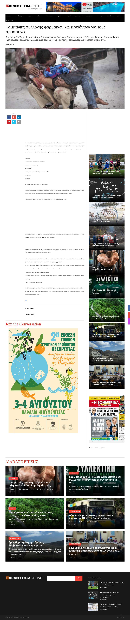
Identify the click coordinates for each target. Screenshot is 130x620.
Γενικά (69, 16)
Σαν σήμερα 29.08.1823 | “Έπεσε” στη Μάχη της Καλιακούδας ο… (105, 220)
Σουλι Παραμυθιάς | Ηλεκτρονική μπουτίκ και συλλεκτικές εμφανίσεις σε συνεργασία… (106, 292)
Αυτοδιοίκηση (19, 16)
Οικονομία (100, 16)
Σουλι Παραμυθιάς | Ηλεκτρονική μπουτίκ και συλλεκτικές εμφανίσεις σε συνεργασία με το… (95, 480)
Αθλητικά (39, 16)
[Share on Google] (14, 117)
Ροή (119, 16)
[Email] (19, 122)
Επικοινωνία (9, 20)
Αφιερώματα (78, 16)
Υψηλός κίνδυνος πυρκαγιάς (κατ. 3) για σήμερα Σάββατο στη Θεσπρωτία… (106, 244)
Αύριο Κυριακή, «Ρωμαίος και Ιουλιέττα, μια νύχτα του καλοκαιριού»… (109, 595)
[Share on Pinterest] (9, 122)
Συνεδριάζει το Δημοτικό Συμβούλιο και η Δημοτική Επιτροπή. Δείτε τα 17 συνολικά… (94, 549)
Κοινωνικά (30, 314)
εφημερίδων (102, 447)
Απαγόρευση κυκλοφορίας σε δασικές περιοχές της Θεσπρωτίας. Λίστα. (105, 317)
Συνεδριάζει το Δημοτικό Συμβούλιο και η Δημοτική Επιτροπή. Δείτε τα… (106, 383)
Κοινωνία (30, 16)
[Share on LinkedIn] (19, 117)
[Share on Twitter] (14, 122)
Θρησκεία (60, 16)
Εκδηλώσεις (49, 16)
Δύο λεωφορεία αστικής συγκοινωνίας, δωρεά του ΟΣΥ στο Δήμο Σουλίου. (105, 335)
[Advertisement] (54, 127)
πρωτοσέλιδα (94, 447)
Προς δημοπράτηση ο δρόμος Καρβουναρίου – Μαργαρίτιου (102, 359)
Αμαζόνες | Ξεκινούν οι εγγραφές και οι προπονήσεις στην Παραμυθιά (106, 172)
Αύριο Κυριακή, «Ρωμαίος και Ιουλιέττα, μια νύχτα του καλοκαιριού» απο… (106, 196)
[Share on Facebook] (9, 117)
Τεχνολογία (110, 16)
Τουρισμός (89, 16)
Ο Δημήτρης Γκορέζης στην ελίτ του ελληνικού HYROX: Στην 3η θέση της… (31, 484)
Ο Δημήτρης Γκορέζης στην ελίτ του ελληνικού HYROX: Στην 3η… (105, 269)
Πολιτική (8, 16)
